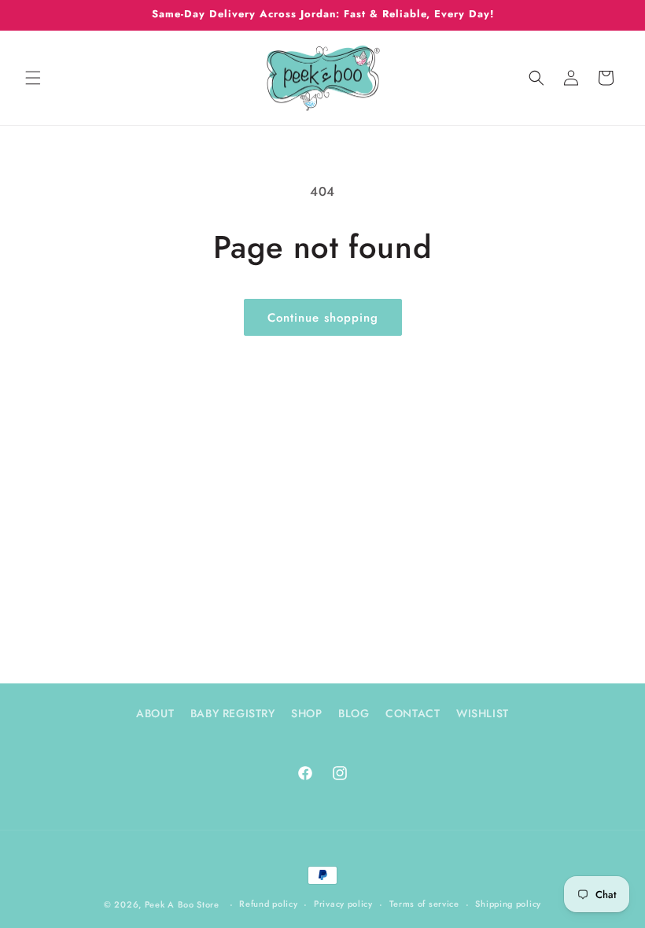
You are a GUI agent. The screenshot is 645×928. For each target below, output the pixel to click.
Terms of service (424, 903)
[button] (33, 78)
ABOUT (155, 713)
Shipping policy (508, 903)
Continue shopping (322, 317)
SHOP (306, 713)
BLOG (353, 713)
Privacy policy (343, 903)
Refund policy (268, 903)
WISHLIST (482, 713)
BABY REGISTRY (232, 713)
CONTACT (412, 713)
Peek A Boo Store (182, 904)
